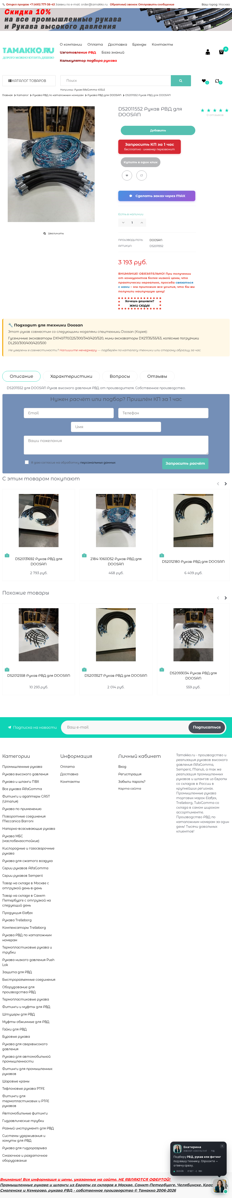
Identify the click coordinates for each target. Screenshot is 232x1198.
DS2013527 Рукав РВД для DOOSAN (116, 675)
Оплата (95, 44)
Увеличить (56, 233)
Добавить (158, 130)
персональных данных (98, 462)
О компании (71, 44)
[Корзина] (222, 52)
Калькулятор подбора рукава (88, 60)
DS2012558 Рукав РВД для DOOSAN (38, 675)
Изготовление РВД (78, 52)
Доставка (117, 44)
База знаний (113, 52)
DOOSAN (156, 240)
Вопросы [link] (120, 376)
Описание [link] (21, 376)
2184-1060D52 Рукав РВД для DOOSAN (116, 561)
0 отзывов (215, 115)
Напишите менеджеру (78, 350)
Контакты (162, 44)
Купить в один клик (140, 162)
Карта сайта (129, 788)
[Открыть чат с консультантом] (220, 1186)
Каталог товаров (29, 81)
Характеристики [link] (71, 376)
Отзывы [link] (157, 376)
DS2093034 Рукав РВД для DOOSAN (193, 675)
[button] (143, 222)
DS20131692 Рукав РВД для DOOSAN (38, 561)
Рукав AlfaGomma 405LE (89, 89)
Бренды (139, 44)
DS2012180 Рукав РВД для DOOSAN (193, 561)
